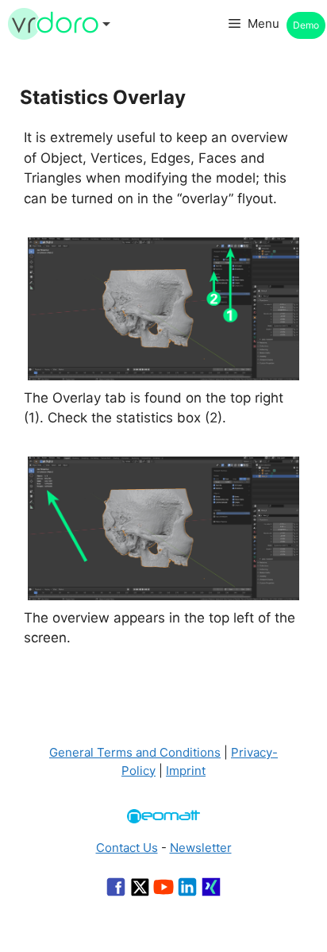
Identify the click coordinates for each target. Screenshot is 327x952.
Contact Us (127, 847)
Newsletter (201, 847)
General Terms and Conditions (135, 752)
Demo (306, 25)
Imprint (186, 770)
